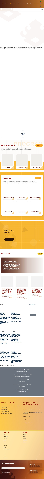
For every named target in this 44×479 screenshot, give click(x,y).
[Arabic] (40, 1)
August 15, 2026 (13, 331)
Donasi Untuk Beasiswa (7, 449)
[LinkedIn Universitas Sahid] (37, 466)
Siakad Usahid (6, 436)
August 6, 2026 (2, 351)
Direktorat (24, 436)
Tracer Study (5, 445)
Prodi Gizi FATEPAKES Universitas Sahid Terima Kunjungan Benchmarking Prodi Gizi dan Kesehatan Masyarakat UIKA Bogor (5, 318)
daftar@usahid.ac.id (6, 3)
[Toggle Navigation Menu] (42, 9)
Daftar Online (5, 438)
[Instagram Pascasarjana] (32, 472)
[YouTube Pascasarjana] (37, 472)
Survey (5, 443)
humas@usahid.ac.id (13, 3)
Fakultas (24, 434)
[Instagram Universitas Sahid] (32, 466)
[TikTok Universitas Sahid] (35, 466)
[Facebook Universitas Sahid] (30, 466)
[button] (22, 127)
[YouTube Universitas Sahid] (39, 466)
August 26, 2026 (2, 312)
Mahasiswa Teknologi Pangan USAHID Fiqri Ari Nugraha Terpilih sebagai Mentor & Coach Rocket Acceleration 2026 (16, 317)
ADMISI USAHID (9, 239)
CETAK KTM (27, 3)
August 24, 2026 (13, 312)
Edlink (4, 434)
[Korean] (40, 6)
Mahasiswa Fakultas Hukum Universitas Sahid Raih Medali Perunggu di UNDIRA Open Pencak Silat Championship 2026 (16, 337)
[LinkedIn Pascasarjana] (35, 472)
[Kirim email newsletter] (23, 468)
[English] (40, 3)
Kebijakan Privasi (4, 472)
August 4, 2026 (13, 351)
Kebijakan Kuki (8, 472)
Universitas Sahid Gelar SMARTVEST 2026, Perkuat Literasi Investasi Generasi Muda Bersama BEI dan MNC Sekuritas (5, 356)
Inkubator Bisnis (6, 457)
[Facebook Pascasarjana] (30, 472)
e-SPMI (5, 447)
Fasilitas (24, 438)
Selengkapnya (39, 145)
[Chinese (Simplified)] (40, 2)
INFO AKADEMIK (31, 3)
